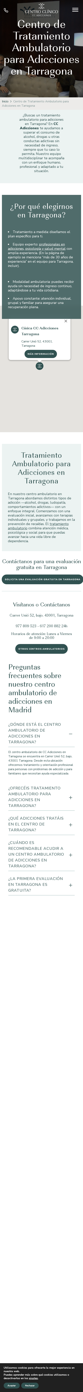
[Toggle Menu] (75, 9)
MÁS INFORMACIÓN (41, 353)
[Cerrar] (65, 321)
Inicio (5, 101)
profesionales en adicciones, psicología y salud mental (37, 246)
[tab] (41, 734)
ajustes (33, 1378)
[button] (39, 366)
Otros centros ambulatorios (41, 648)
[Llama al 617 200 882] (6, 11)
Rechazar (30, 1385)
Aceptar (12, 1385)
